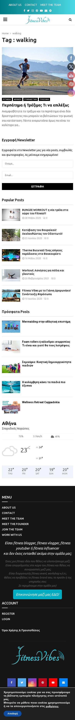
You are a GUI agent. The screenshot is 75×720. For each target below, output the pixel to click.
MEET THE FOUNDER (15, 524)
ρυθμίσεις (52, 706)
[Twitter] (22, 682)
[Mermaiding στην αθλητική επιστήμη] (11, 326)
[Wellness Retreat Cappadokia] (11, 407)
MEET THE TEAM (50, 4)
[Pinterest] (42, 682)
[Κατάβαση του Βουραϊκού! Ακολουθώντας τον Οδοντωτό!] (11, 235)
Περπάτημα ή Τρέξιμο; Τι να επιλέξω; (35, 105)
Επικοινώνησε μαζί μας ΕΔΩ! (37, 594)
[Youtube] (53, 682)
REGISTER (8, 613)
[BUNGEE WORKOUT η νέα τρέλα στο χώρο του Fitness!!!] (11, 215)
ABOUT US (15, 4)
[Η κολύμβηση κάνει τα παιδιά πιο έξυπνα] (11, 387)
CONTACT (31, 4)
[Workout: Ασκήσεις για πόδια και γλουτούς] (11, 275)
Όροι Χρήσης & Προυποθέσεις (21, 630)
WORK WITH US (12, 534)
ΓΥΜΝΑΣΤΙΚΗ (30, 99)
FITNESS (7, 99)
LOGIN (6, 619)
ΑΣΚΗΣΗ (17, 99)
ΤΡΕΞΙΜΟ (44, 99)
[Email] (63, 682)
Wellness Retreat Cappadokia (41, 402)
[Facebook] (11, 682)
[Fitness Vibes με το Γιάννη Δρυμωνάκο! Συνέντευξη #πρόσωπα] (11, 295)
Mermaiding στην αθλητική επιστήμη (46, 321)
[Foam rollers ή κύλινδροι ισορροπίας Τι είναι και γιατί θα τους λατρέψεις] (11, 347)
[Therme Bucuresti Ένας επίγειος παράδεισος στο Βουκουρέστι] (11, 255)
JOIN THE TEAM (12, 529)
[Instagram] (32, 682)
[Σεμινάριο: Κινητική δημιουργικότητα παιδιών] (11, 367)
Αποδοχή (13, 713)
